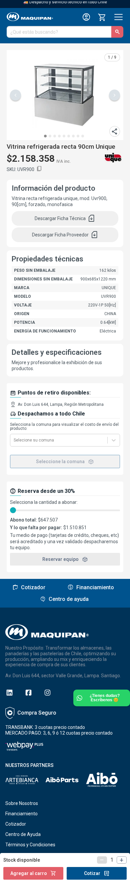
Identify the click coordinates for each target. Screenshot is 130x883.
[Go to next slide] (114, 95)
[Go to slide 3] (54, 136)
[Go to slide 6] (68, 136)
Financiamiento (21, 813)
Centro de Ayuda (23, 834)
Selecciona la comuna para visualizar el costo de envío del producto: (64, 426)
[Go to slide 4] (59, 136)
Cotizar (97, 873)
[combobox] (14, 440)
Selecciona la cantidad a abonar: (44, 502)
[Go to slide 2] (50, 136)
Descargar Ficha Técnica (65, 218)
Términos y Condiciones (30, 844)
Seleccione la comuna (65, 461)
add (121, 860)
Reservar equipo (65, 559)
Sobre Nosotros (21, 803)
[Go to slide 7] (73, 136)
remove (102, 860)
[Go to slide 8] (78, 136)
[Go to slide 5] (64, 136)
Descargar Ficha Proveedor (65, 234)
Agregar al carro (33, 873)
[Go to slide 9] (82, 136)
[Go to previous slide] (15, 95)
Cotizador (15, 824)
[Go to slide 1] (45, 136)
